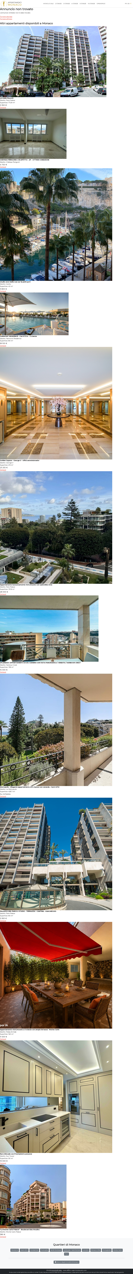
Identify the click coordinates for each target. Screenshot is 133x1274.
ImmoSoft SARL (57, 1270)
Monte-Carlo (117, 1250)
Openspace (101, 3)
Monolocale (48, 3)
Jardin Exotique (56, 1250)
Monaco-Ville (95, 1250)
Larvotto (86, 1250)
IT (130, 3)
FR (126, 3)
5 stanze (83, 3)
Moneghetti (107, 1250)
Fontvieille (44, 1250)
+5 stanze (91, 3)
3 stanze (66, 3)
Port (66, 1254)
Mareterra (14, 1250)
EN (128, 3)
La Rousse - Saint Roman (72, 1250)
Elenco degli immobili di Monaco (67, 1262)
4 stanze (74, 3)
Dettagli (3, 107)
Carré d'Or (24, 1250)
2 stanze (58, 3)
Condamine (34, 1250)
